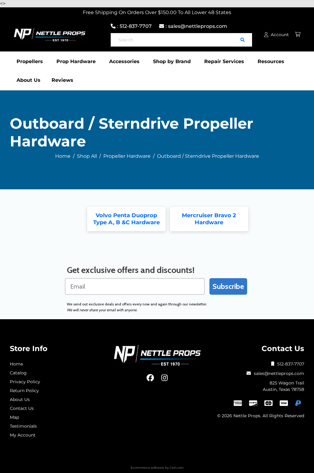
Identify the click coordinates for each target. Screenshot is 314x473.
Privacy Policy (25, 381)
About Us (28, 80)
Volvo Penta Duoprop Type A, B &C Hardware (126, 219)
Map (14, 417)
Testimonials (23, 426)
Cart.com (177, 468)
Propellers (30, 61)
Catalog (18, 373)
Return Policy (24, 390)
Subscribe (228, 286)
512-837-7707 (290, 364)
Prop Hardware (76, 61)
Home (16, 364)
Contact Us (22, 408)
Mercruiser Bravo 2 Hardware (209, 219)
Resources (271, 61)
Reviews (62, 80)
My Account (23, 435)
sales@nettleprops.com (279, 373)
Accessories (124, 61)
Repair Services (224, 61)
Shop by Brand (172, 61)
